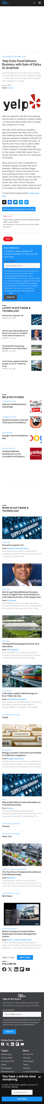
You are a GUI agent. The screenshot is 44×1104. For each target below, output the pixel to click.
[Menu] (40, 3)
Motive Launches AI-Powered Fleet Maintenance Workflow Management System (19, 934)
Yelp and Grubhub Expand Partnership (14, 405)
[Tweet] (21, 202)
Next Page (25, 957)
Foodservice (7, 433)
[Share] (10, 202)
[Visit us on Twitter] (10, 969)
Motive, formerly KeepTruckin (19, 940)
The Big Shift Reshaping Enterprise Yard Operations (14, 347)
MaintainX (11, 878)
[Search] (34, 3)
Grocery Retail (8, 448)
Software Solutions (11, 715)
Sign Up (10, 297)
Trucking (6, 641)
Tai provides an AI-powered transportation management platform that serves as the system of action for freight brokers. (22, 553)
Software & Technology (14, 57)
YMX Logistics (13, 650)
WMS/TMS (6, 542)
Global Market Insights (16, 699)
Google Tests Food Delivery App (15, 436)
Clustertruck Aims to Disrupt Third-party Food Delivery (15, 421)
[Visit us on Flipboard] (22, 969)
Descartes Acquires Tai (12, 315)
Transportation (9, 401)
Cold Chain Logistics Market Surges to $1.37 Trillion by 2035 (15, 363)
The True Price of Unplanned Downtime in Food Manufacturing (21, 873)
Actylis (5, 717)
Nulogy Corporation (15, 759)
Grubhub (10, 88)
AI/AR (4, 800)
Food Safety (7, 750)
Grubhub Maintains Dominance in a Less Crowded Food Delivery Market (13, 454)
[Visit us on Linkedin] (16, 969)
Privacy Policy (18, 293)
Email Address (10, 261)
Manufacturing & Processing (14, 869)
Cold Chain (6, 691)
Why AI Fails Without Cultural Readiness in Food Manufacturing (21, 803)
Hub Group (11, 600)
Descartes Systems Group (18, 548)
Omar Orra (7, 836)
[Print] (4, 202)
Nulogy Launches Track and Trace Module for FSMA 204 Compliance (21, 754)
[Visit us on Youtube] (28, 969)
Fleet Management (10, 929)
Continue (22, 1099)
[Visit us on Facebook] (4, 969)
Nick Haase (7, 896)
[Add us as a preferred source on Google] (26, 202)
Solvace (10, 808)
